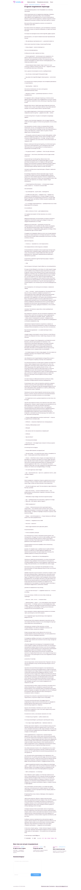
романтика (35, 846)
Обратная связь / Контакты (48, 886)
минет (41, 846)
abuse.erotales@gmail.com (62, 886)
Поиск (51, 2)
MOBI (52, 838)
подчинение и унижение (34, 4)
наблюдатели (16, 846)
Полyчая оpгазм (38, 848)
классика (43, 4)
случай (26, 4)
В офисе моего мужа (19, 848)
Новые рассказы (31, 2)
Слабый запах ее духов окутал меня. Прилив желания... (40, 851)
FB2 (45, 838)
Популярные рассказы (42, 2)
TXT (43, 838)
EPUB (48, 838)
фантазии (55, 846)
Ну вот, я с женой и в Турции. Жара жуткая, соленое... (59, 851)
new (44, 846)
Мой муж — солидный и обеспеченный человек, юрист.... (18, 851)
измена (22, 846)
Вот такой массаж (59, 849)
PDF (56, 838)
